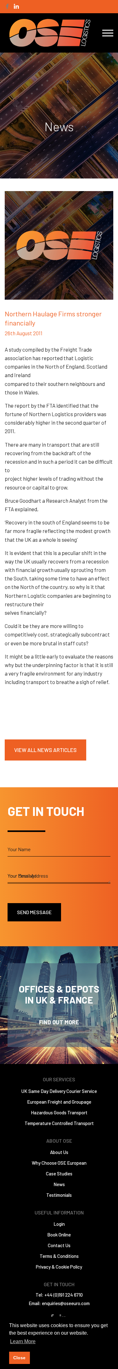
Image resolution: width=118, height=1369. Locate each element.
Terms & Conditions (59, 1256)
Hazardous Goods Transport (59, 1112)
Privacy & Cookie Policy (59, 1267)
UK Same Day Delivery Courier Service (59, 1091)
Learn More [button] (23, 1341)
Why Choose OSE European (59, 1163)
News (59, 1184)
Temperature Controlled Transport (59, 1123)
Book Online (59, 1234)
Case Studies (59, 1173)
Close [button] (19, 1357)
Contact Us (59, 1245)
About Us (59, 1152)
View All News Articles (45, 750)
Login (59, 1224)
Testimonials (59, 1195)
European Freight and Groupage (59, 1102)
